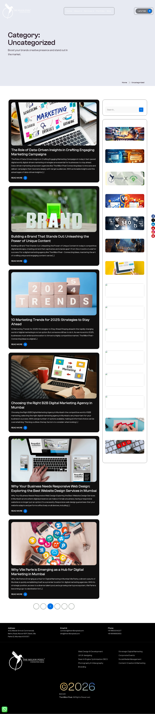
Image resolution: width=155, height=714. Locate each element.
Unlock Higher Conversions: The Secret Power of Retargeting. (123, 435)
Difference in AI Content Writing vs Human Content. (121, 256)
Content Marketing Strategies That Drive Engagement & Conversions (124, 367)
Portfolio (100, 11)
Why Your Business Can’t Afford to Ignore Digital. (124, 323)
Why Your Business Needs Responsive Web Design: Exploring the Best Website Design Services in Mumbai (54, 488)
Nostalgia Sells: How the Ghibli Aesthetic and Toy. (124, 412)
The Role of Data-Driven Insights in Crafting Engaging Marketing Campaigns (52, 152)
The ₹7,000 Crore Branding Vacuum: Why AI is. (124, 144)
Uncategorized (138, 83)
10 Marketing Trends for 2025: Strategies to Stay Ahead (50, 322)
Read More (16, 178)
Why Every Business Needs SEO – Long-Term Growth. (123, 457)
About (77, 11)
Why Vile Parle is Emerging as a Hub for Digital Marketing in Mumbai (47, 572)
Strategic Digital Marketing (131, 651)
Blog (109, 11)
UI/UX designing (85, 655)
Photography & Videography (90, 663)
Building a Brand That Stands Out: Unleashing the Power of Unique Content (50, 238)
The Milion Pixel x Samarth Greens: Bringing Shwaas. (121, 189)
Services (88, 11)
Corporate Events (127, 655)
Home (69, 11)
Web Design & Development (90, 651)
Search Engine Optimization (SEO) (93, 659)
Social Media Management (130, 659)
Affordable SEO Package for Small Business (121, 233)
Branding (82, 667)
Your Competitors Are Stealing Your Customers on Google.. (122, 300)
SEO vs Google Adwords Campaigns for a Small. (124, 211)
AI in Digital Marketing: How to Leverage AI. (123, 345)
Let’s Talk (144, 11)
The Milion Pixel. (66, 697)
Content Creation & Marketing (132, 663)
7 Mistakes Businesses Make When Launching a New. (121, 278)
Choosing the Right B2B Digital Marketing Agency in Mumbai (51, 405)
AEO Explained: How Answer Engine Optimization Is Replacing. (121, 166)
